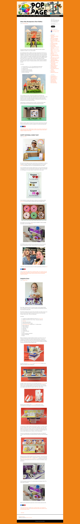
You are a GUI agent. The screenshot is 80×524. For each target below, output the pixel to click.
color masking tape (30, 363)
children (37, 271)
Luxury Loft (52, 70)
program (27, 273)
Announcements (25, 271)
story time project (42, 273)
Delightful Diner (24, 278)
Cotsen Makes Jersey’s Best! (55, 57)
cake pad (41, 318)
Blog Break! (52, 35)
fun (20, 129)
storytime (38, 129)
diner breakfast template (26, 324)
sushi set (28, 458)
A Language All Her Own (54, 54)
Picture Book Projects (26, 507)
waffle (43, 129)
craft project (41, 271)
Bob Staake (34, 271)
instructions (32, 272)
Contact (28, 15)
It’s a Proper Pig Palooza (54, 39)
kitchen (36, 508)
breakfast (35, 507)
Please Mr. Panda (24, 273)
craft (39, 271)
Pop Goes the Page (22, 516)
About (24, 15)
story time (35, 129)
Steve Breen (32, 129)
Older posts (22, 512)
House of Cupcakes (26, 272)
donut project (22, 201)
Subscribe (53, 26)
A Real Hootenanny (53, 66)
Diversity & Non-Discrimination (40, 521)
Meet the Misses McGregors (55, 60)
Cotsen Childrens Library (55, 31)
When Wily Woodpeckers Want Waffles (31, 21)
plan (29, 129)
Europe (21, 165)
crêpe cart (36, 458)
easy (21, 272)
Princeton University (58, 517)
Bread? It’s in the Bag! (54, 40)
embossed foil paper (38, 363)
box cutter (24, 320)
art (32, 271)
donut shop (31, 458)
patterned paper (43, 383)
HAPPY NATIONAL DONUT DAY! (29, 135)
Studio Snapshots (53, 81)
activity (31, 271)
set (44, 508)
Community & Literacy (54, 43)
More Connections (53, 77)
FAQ (30, 15)
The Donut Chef (25, 274)
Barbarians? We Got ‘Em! (54, 72)
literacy (28, 129)
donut (46, 271)
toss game (41, 129)
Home (21, 15)
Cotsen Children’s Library (40, 15)
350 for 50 (52, 53)
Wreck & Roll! (53, 61)
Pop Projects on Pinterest (55, 30)
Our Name (34, 15)
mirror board (33, 404)
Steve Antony (35, 273)
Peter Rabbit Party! (53, 67)
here (46, 266)
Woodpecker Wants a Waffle (27, 130)
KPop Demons (53, 71)
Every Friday (26, 508)
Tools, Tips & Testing (54, 82)
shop (32, 273)
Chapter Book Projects (54, 76)
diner (32, 223)
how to (30, 272)
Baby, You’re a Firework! (54, 38)
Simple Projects (53, 79)
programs (30, 273)
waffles (45, 129)
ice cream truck (24, 458)
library (25, 129)
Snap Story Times (53, 80)
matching (41, 272)
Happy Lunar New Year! (54, 65)
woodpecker (22, 130)
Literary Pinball (53, 64)
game (22, 129)
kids (23, 129)
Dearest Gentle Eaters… (54, 52)
